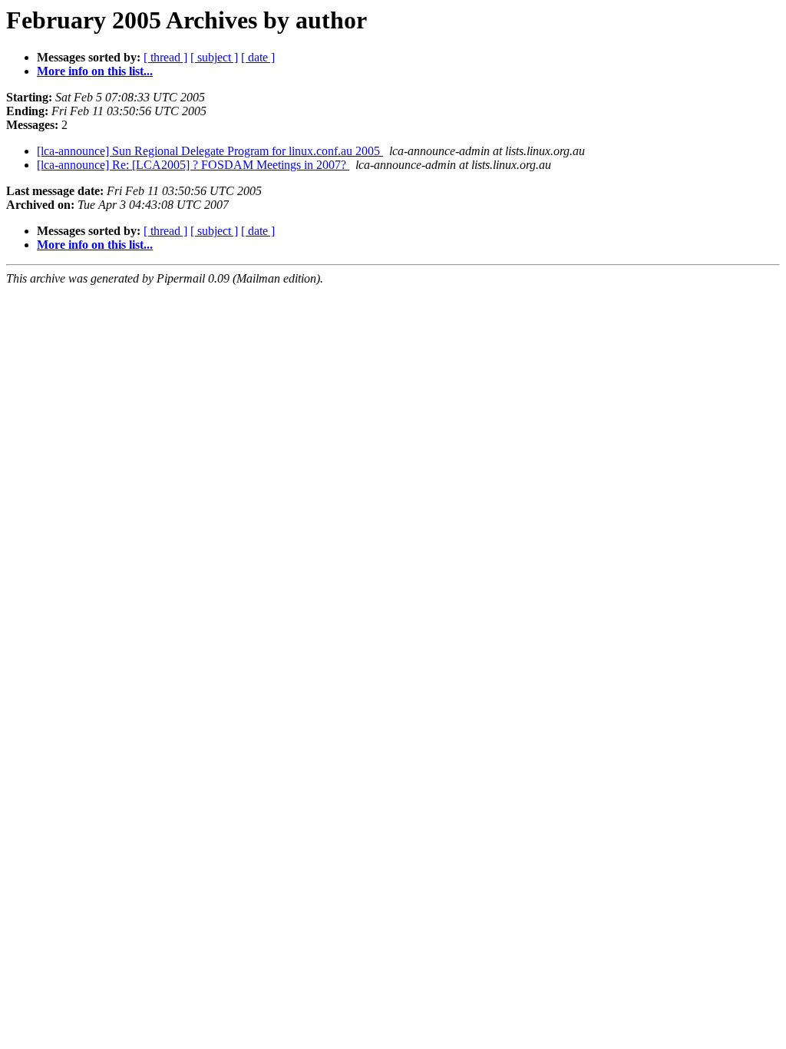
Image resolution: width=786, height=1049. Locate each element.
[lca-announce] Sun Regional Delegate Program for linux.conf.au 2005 (210, 150)
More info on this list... (95, 71)
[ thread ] (165, 57)
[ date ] (258, 57)
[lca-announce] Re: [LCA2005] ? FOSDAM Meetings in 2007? (193, 164)
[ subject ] (214, 57)
